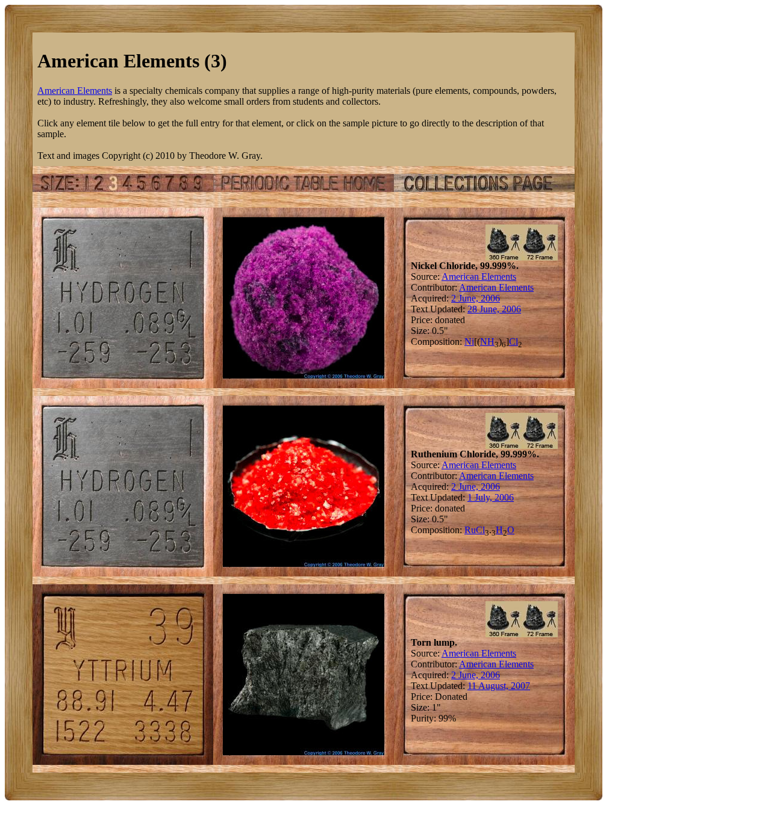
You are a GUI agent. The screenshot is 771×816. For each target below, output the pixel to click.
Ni (469, 341)
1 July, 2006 (490, 497)
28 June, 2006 (494, 309)
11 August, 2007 (498, 686)
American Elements (74, 90)
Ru (470, 530)
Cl (513, 341)
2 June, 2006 (475, 298)
